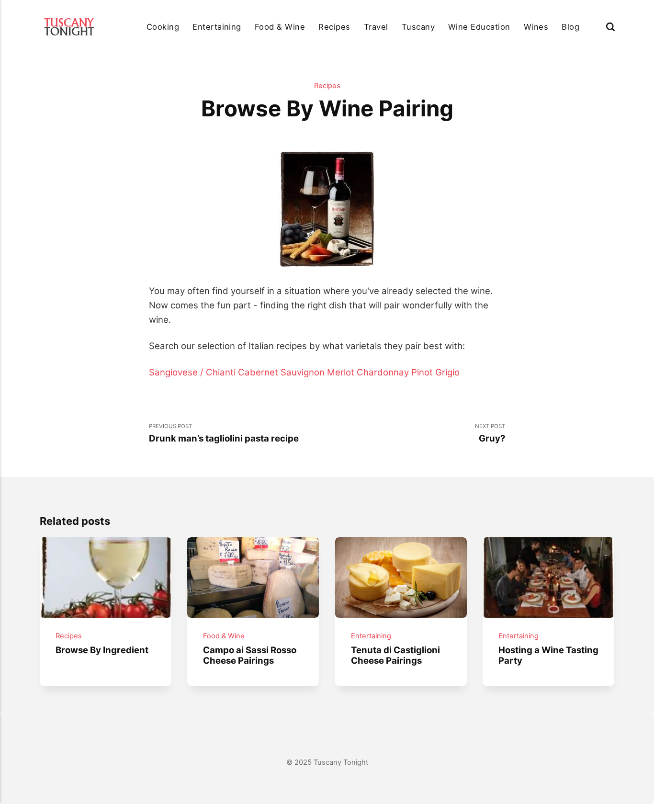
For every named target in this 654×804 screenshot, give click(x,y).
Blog (570, 27)
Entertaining (216, 27)
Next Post (490, 433)
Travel (376, 27)
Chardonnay (383, 372)
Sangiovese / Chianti (192, 372)
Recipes (334, 27)
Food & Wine (280, 27)
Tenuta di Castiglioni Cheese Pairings (395, 655)
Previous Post (224, 433)
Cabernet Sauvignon (281, 372)
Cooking (163, 27)
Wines (536, 27)
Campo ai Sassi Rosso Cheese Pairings (249, 655)
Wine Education (479, 27)
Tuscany (418, 27)
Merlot (340, 372)
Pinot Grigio (435, 372)
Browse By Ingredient (102, 650)
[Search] (610, 27)
